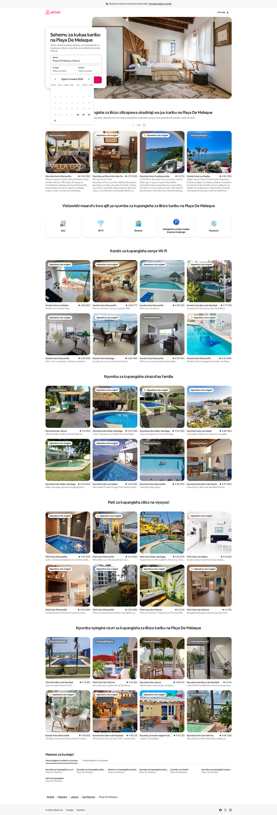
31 (55, 120)
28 (78, 114)
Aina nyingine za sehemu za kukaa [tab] (62, 760)
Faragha (70, 810)
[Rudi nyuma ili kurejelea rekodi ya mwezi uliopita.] (55, 79)
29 (83, 114)
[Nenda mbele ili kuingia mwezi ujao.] (89, 79)
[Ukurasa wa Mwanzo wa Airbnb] (53, 12)
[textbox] (63, 71)
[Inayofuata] (144, 125)
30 (89, 114)
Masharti (80, 810)
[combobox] (76, 60)
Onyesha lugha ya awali (160, 3)
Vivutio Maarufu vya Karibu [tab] (95, 760)
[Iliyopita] (133, 125)
